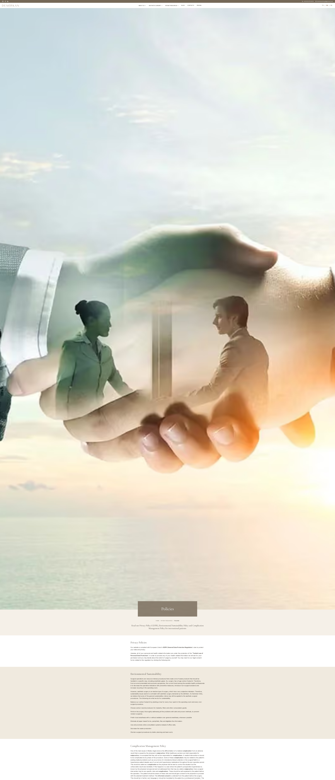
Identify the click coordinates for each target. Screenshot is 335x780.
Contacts (190, 5)
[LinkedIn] (7, 1)
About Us (142, 5)
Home (157, 620)
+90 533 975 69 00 (309, 1)
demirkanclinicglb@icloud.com (325, 1)
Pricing (199, 5)
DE (331, 5)
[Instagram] (2, 1)
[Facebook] (5, 1)
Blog (183, 5)
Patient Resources (171, 5)
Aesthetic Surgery (155, 5)
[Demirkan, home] (10, 5)
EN (327, 5)
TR (323, 5)
